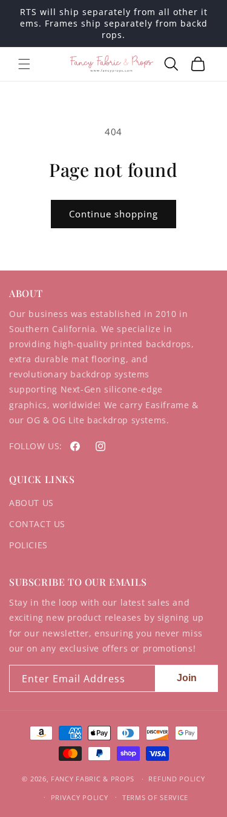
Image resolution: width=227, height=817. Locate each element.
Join (187, 678)
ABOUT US (31, 502)
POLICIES (28, 545)
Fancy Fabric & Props (92, 778)
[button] (24, 64)
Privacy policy (79, 797)
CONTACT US (37, 524)
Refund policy (176, 778)
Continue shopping (113, 214)
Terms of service (155, 797)
